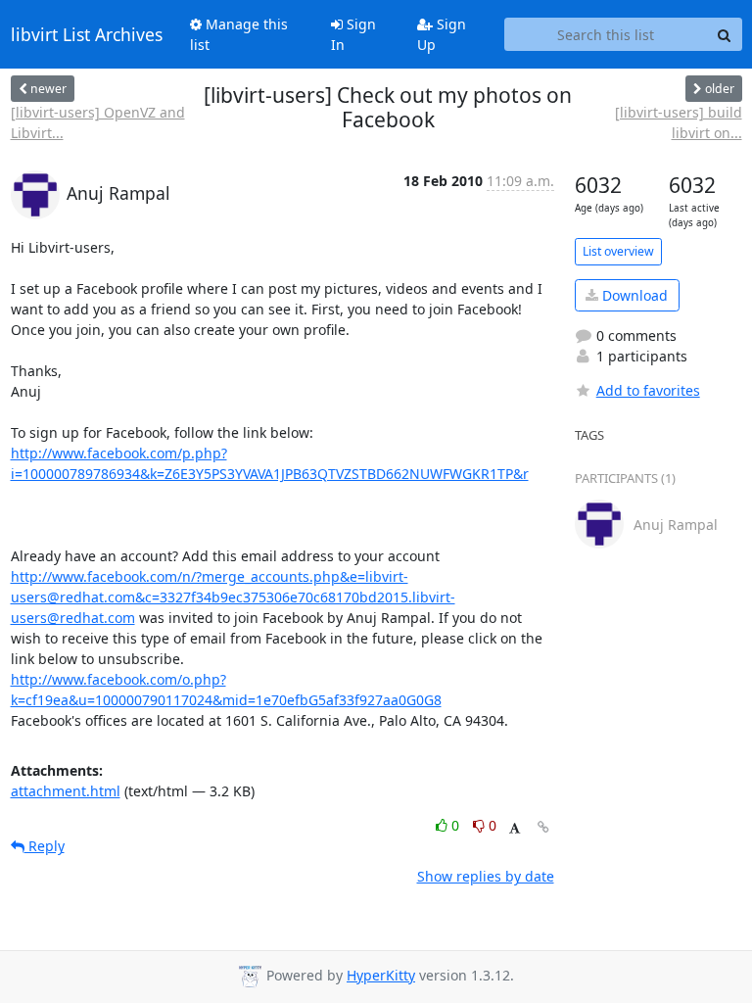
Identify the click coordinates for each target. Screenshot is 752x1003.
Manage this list (239, 34)
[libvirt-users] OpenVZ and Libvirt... (98, 122)
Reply (44, 845)
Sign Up (441, 34)
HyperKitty (381, 975)
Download (633, 295)
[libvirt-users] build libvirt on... (678, 122)
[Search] (724, 34)
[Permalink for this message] (543, 827)
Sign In (353, 34)
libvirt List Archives (87, 34)
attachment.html (65, 791)
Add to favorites (648, 390)
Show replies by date (485, 876)
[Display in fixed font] (514, 828)
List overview (618, 251)
